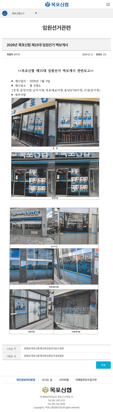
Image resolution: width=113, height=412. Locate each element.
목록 (103, 365)
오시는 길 (47, 380)
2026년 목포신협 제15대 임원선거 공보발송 (44, 355)
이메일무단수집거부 (86, 380)
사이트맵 (64, 380)
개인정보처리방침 (25, 380)
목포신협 (46, 2)
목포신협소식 (18, 13)
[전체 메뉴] (108, 4)
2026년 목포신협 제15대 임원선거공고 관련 (44, 348)
